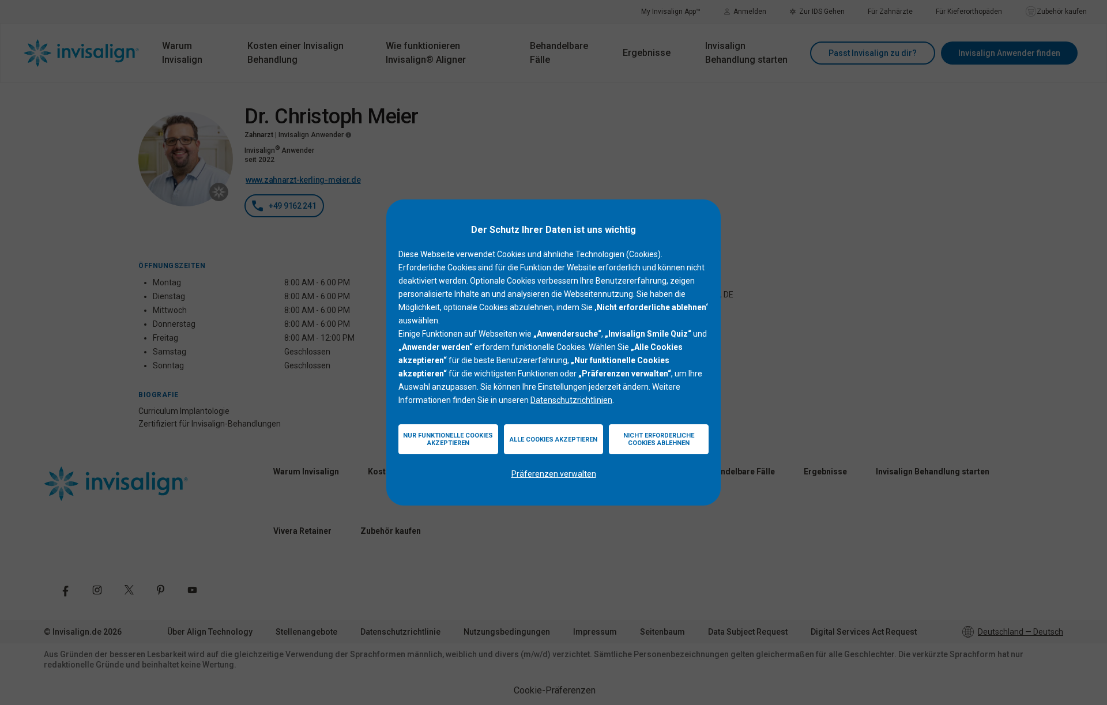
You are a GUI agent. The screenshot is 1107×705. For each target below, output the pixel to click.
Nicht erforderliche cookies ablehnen (658, 439)
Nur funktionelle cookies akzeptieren (448, 439)
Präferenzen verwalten (553, 473)
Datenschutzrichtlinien (571, 400)
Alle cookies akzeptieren (553, 439)
